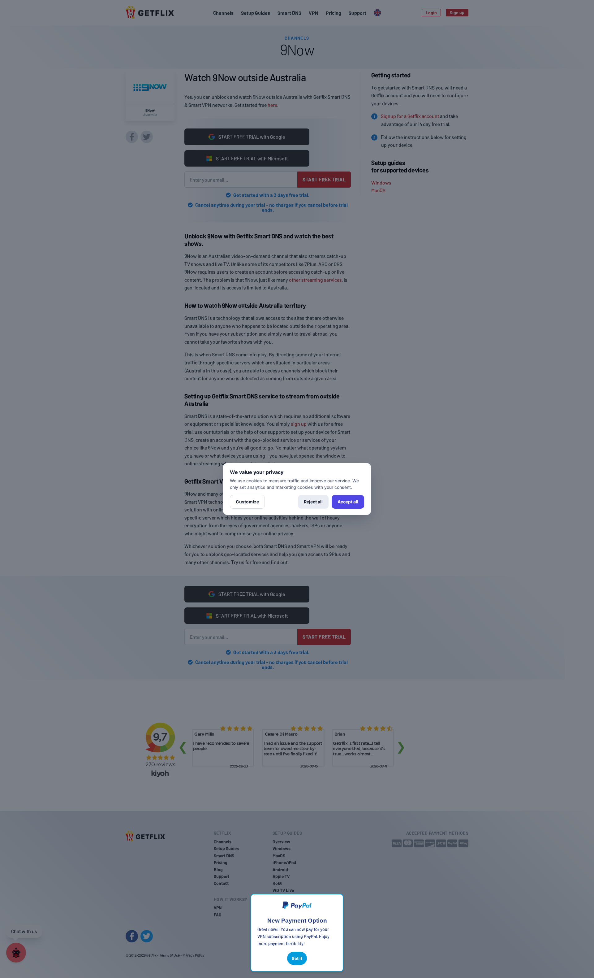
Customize (247, 501)
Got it (297, 958)
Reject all (313, 501)
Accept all (348, 501)
